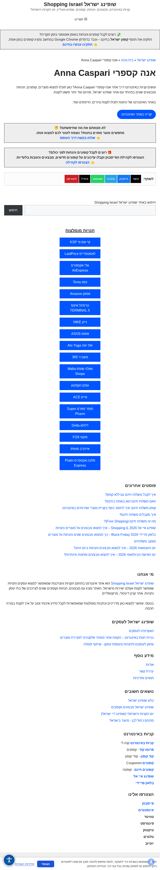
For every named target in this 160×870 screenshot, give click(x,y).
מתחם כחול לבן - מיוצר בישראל (132, 720)
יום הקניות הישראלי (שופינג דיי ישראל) (127, 714)
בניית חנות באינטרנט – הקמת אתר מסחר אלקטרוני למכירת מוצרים (107, 637)
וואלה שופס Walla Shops (80, 371)
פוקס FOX (80, 437)
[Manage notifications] (151, 862)
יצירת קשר (146, 671)
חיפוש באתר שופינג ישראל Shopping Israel (125, 202)
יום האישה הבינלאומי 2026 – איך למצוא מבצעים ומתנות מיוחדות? (110, 554)
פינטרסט (72, 178)
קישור (136, 178)
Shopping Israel (122, 583)
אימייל (84, 178)
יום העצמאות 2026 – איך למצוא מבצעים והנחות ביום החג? (115, 548)
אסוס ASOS (80, 333)
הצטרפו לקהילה (78, 162)
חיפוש (13, 210)
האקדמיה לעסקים (141, 631)
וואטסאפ (97, 178)
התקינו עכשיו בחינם (77, 44)
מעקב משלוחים (145, 541)
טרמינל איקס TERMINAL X (80, 308)
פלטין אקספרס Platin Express (80, 463)
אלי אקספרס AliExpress (80, 268)
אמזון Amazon (80, 293)
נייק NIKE (80, 322)
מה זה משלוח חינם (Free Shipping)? (130, 521)
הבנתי (46, 864)
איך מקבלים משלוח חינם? (137, 514)
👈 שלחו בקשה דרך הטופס (80, 138)
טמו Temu (80, 282)
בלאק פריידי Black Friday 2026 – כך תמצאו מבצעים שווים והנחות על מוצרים (102, 534)
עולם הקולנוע (80, 385)
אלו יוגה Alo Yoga (80, 345)
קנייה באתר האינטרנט (136, 114)
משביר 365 (80, 357)
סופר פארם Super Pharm (80, 411)
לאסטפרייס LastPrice (80, 253)
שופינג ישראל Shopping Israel (80, 4)
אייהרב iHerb (80, 449)
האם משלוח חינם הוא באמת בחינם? (130, 501)
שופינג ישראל (146, 60)
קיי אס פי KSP (80, 242)
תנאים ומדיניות (143, 678)
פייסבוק (123, 178)
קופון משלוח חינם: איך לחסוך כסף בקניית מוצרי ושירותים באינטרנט (109, 508)
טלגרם (111, 178)
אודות (150, 664)
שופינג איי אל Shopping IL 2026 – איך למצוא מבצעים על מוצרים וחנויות (106, 528)
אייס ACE (80, 397)
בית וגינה (127, 60)
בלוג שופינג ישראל (141, 700)
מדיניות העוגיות (24, 864)
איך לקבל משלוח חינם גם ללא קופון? (130, 494)
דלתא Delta (80, 425)
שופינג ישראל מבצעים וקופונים (132, 707)
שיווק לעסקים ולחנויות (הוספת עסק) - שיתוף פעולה (119, 644)
